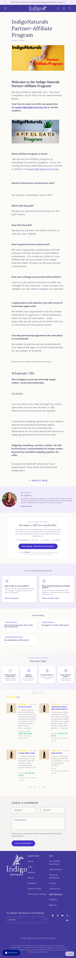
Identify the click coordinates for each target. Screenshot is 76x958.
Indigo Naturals (33, 938)
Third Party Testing (37, 894)
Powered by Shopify (47, 938)
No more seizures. (25, 707)
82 (45, 787)
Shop (30, 867)
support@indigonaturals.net (30, 107)
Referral (53, 905)
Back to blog (39, 480)
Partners (53, 899)
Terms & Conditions (54, 876)
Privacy (52, 883)
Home (30, 861)
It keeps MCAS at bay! (26, 753)
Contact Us (54, 889)
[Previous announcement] (4, 2)
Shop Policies (55, 869)
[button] (5, 8)
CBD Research (55, 894)
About (31, 878)
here (49, 361)
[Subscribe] (44, 920)
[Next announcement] (71, 2)
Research (32, 883)
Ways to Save (34, 888)
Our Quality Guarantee (54, 862)
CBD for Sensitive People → (51, 598)
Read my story (26, 506)
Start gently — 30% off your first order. (38, 546)
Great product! (56, 753)
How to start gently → (12, 598)
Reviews (31, 872)
